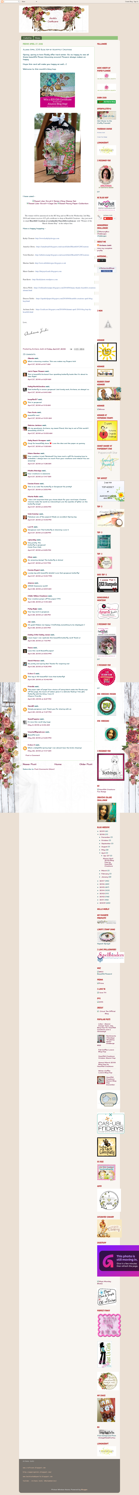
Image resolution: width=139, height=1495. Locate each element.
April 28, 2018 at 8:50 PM (39, 654)
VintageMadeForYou (106, 1438)
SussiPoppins (33, 719)
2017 (102, 881)
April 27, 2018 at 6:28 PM (39, 533)
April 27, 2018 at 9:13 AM (39, 405)
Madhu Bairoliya (34, 471)
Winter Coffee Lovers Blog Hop (105, 1072)
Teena (30, 648)
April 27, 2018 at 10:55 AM (40, 433)
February (105, 874)
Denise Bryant (34, 570)
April (103, 853)
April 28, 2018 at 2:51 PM (39, 628)
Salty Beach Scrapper (37, 440)
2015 (102, 887)
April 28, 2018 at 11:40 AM (40, 602)
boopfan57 (33, 399)
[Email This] (75, 349)
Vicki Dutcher (33, 514)
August (104, 847)
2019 (102, 831)
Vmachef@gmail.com (36, 732)
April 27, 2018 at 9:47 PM (39, 563)
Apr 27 (106, 856)
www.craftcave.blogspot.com (34, 1468)
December (106, 837)
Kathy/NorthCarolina (36, 386)
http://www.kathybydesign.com (47, 238)
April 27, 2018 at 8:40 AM (39, 392)
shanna (31, 583)
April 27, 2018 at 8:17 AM (39, 364)
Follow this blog (107, 271)
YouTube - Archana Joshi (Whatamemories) (40, 1481)
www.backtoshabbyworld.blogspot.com (37, 1476)
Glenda (31, 358)
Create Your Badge (102, 137)
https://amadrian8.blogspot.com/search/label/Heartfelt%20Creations (62, 246)
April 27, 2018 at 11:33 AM (39, 446)
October (105, 840)
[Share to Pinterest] (83, 349)
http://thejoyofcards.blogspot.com (48, 271)
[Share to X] (79, 349)
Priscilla (31, 686)
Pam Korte (32, 412)
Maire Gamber (34, 453)
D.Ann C (31, 673)
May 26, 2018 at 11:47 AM (39, 751)
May (103, 850)
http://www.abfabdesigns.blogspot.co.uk (50, 263)
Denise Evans (33, 483)
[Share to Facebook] (81, 349)
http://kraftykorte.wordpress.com (45, 279)
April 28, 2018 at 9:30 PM (39, 666)
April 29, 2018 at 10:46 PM (40, 679)
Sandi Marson (34, 660)
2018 (102, 834)
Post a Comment (33, 755)
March (104, 870)
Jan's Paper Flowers (36, 371)
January (105, 877)
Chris (30, 557)
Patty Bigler (32, 609)
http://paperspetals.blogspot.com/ (37, 1472)
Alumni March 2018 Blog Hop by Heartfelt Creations (106, 1064)
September (106, 843)
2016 (102, 884)
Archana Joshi (101, 132)
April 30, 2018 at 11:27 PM (39, 712)
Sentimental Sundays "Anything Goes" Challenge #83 (106, 1040)
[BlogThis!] (77, 349)
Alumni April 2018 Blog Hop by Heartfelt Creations (108, 862)
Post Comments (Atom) (44, 769)
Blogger (84, 1489)
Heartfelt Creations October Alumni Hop (107, 1057)
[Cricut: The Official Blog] (106, 1013)
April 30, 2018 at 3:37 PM (39, 699)
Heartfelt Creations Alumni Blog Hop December (111, 1081)
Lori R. (30, 527)
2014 (102, 890)
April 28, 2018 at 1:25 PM (39, 615)
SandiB (31, 706)
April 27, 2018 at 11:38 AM (39, 464)
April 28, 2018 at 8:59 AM (39, 589)
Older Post (85, 764)
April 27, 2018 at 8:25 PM (39, 550)
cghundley (32, 540)
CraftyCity (27, 38)
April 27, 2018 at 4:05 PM (39, 520)
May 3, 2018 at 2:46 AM (39, 725)
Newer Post (29, 764)
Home (37, 38)
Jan (29, 622)
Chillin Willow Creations (38, 596)
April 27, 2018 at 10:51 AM (40, 418)
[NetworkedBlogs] (106, 268)
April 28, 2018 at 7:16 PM (39, 641)
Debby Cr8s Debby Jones (39, 635)
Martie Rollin (33, 496)
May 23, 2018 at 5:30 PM (39, 738)
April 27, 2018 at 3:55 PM (39, 507)
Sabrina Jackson (35, 425)
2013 (102, 893)
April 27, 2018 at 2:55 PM (39, 489)
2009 (103, 903)
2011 (102, 900)
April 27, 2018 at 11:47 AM (39, 476)
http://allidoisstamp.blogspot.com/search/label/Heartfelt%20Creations (62, 255)
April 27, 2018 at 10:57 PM (40, 576)
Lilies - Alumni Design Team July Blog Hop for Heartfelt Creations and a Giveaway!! (106, 1027)
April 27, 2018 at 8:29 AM (39, 379)
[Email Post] (71, 349)
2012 (102, 897)
